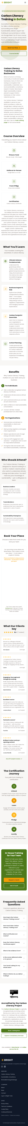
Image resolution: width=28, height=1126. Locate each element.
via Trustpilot (21, 689)
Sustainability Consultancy (8, 1077)
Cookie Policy (4, 1109)
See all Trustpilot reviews (13, 759)
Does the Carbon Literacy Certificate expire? (11, 943)
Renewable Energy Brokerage (9, 1080)
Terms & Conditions (6, 1106)
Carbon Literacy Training (8, 1074)
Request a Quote (14, 880)
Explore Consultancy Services (14, 1036)
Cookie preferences (6, 1112)
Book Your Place (13, 48)
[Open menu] (25, 2)
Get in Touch (14, 886)
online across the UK (17, 1048)
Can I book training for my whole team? (11, 966)
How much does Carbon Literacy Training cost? (11, 926)
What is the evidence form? (12, 951)
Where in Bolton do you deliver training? (13, 975)
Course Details (14, 53)
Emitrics (7, 1115)
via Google (22, 649)
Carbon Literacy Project (11, 1009)
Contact (3, 1093)
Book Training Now (14, 1030)
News (2, 1090)
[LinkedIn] (5, 1066)
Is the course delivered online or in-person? (12, 958)
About (3, 1087)
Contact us (8, 608)
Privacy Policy (5, 1103)
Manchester (15, 1047)
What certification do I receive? (10, 935)
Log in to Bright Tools (6, 1096)
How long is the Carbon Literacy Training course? (11, 918)
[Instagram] (2, 1066)
